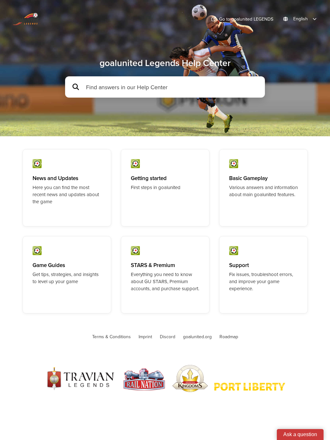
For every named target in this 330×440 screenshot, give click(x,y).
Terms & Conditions (111, 336)
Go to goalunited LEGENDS (246, 19)
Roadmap (228, 336)
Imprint (145, 336)
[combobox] (172, 87)
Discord (167, 336)
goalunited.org (197, 336)
